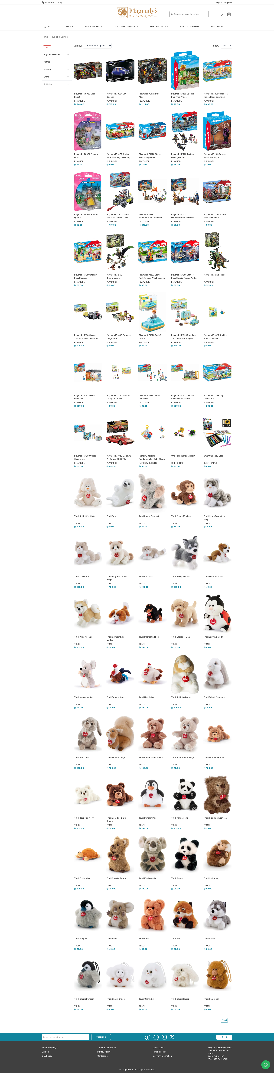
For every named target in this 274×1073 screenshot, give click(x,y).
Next (224, 1020)
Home (45, 36)
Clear (47, 47)
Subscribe (101, 1037)
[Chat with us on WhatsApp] (265, 1064)
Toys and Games (59, 36)
